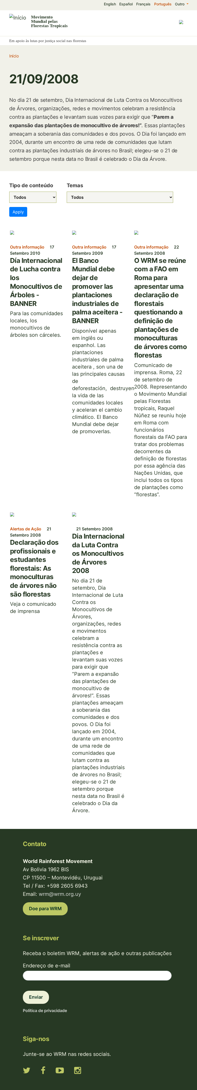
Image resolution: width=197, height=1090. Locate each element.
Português (163, 4)
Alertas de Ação (25, 528)
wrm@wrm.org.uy (60, 894)
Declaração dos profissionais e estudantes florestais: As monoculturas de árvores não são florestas (34, 568)
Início (14, 55)
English (110, 4)
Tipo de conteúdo (31, 185)
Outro (180, 4)
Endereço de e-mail (46, 966)
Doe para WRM (45, 908)
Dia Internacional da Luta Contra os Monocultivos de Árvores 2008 (98, 553)
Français (143, 4)
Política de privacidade (45, 1010)
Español (126, 4)
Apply (18, 211)
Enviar (36, 997)
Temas (75, 185)
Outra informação (27, 247)
